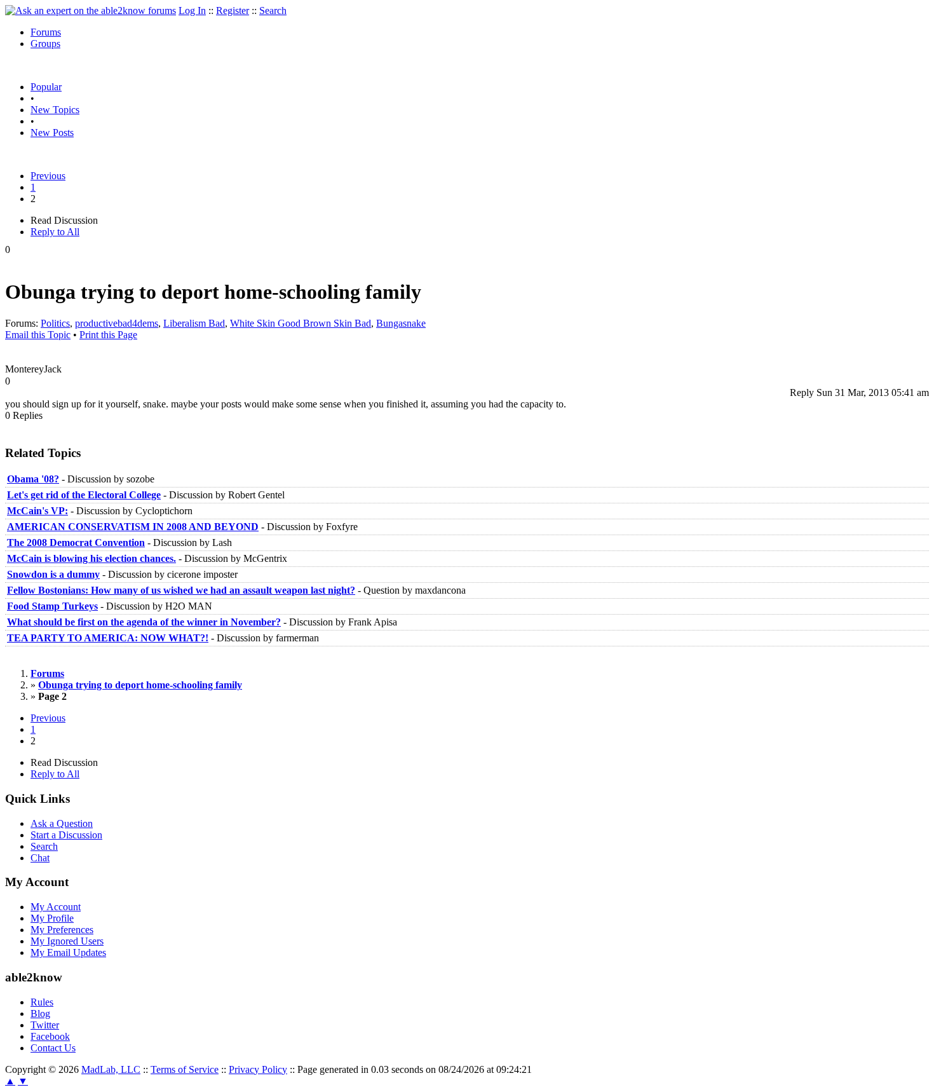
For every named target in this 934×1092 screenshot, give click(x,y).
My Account (55, 906)
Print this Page (108, 334)
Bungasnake (401, 323)
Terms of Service (185, 1069)
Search (273, 10)
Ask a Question (61, 823)
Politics (55, 323)
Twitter (44, 1025)
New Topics (54, 109)
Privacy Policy (258, 1069)
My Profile (52, 918)
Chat (40, 857)
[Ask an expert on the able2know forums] (90, 10)
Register (232, 10)
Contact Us (53, 1047)
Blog (40, 1013)
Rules (41, 1002)
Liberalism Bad (194, 323)
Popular (46, 86)
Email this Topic (38, 334)
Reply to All (54, 231)
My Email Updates (68, 952)
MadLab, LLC (110, 1069)
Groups (45, 43)
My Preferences (61, 929)
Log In (192, 10)
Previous (47, 175)
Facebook (50, 1036)
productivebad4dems (116, 323)
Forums (45, 32)
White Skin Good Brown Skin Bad (300, 323)
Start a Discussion (66, 834)
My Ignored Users (67, 941)
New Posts (52, 132)
